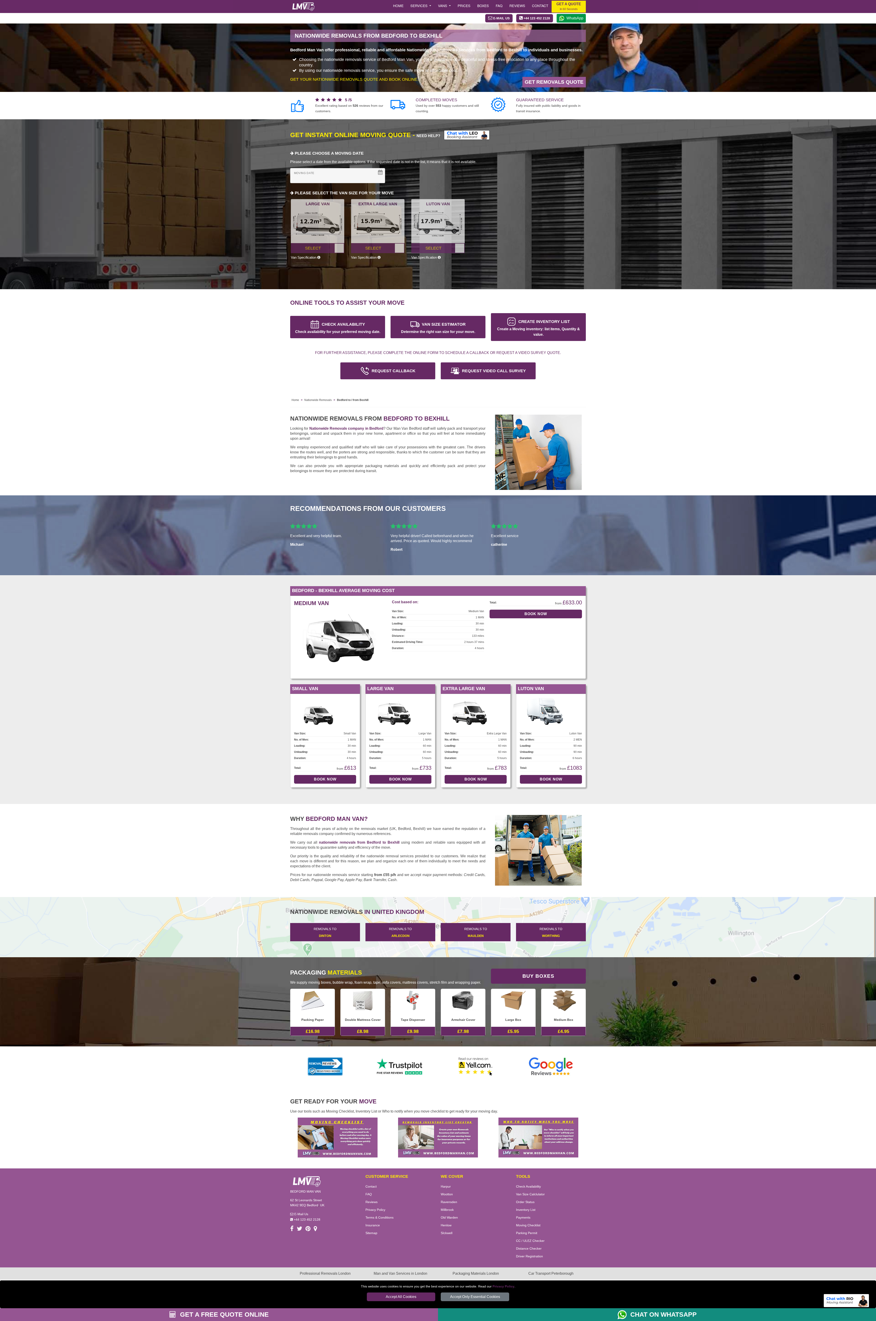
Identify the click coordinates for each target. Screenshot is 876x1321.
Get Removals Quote (554, 82)
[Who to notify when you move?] (538, 1137)
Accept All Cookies (401, 1297)
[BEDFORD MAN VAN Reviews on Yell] (475, 1066)
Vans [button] (443, 5)
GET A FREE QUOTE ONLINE (223, 1314)
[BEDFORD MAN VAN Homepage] (303, 6)
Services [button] (419, 5)
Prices (464, 5)
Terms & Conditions (379, 1217)
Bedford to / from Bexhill (352, 400)
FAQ (368, 1194)
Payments (523, 1217)
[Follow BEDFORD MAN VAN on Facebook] (292, 1229)
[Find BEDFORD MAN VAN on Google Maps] (315, 1229)
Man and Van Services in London (400, 1273)
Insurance (372, 1225)
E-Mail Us (300, 1214)
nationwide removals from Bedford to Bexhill (359, 842)
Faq (499, 5)
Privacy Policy (503, 1286)
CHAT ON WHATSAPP (663, 1314)
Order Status (525, 1202)
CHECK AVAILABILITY (337, 328)
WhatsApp (574, 18)
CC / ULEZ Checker (530, 1241)
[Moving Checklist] (338, 1137)
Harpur (446, 1186)
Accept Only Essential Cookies (475, 1297)
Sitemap (371, 1233)
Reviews (517, 5)
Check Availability (528, 1186)
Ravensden (449, 1202)
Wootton (447, 1194)
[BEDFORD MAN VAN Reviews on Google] (551, 1066)
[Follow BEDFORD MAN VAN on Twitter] (299, 1229)
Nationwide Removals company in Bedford (346, 428)
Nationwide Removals (318, 400)
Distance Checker (529, 1248)
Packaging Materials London (476, 1273)
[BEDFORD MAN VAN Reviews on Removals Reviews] (325, 1066)
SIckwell (446, 1233)
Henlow (446, 1225)
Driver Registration (529, 1256)
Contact (540, 5)
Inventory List (525, 1210)
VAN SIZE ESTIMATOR (438, 328)
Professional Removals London (325, 1273)
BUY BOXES (538, 976)
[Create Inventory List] (438, 1137)
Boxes (483, 5)
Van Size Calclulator (530, 1194)
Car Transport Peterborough (551, 1273)
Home (398, 5)
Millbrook (447, 1210)
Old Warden (449, 1217)
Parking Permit (526, 1233)
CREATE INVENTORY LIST (538, 327)
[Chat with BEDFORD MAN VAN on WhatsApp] (624, 1314)
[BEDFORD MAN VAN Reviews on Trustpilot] (400, 1066)
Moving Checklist (528, 1225)
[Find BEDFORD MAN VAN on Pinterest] (307, 1229)
